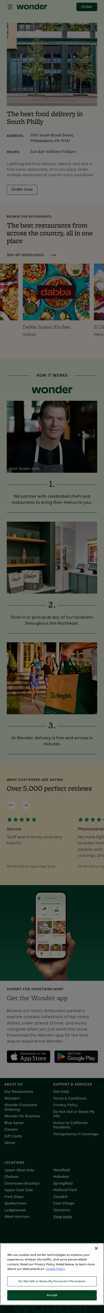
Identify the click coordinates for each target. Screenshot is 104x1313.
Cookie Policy (55, 1269)
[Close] (96, 1248)
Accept (52, 1295)
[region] (52, 1274)
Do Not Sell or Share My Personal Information (52, 1281)
